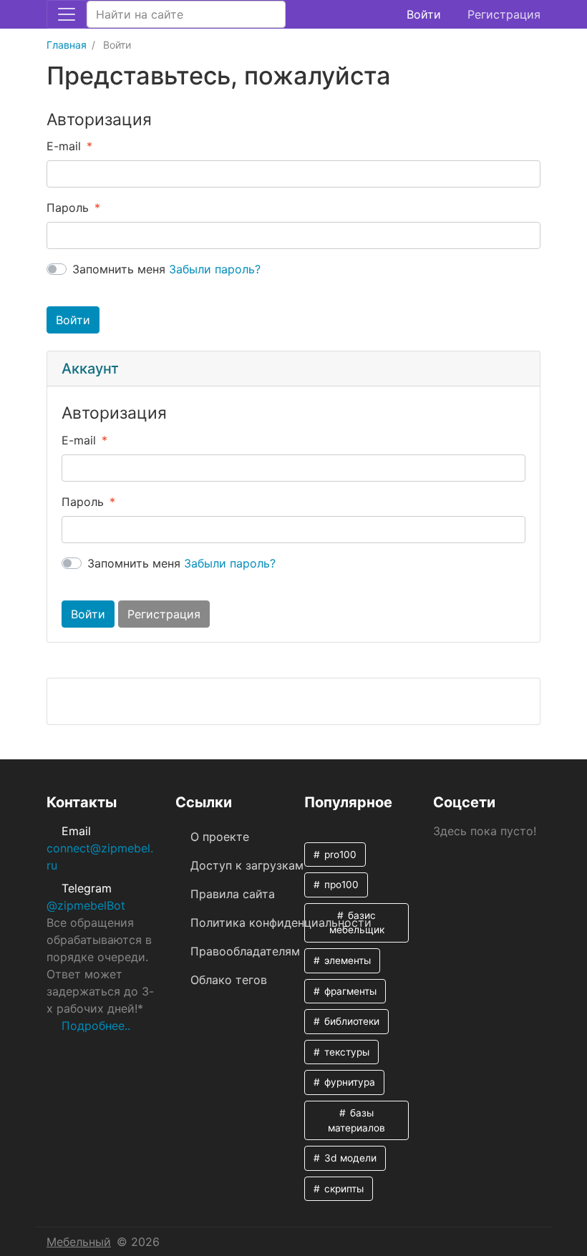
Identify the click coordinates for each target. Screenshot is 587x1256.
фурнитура (348, 1082)
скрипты (342, 1188)
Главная (67, 45)
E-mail (64, 146)
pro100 (338, 854)
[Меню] (67, 14)
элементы (346, 960)
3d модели (349, 1158)
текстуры (345, 1052)
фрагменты (349, 991)
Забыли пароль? (215, 269)
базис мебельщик (356, 923)
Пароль (68, 207)
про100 (340, 884)
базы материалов (356, 1120)
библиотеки (350, 1021)
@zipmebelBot (86, 905)
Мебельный (79, 1242)
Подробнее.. (96, 1025)
